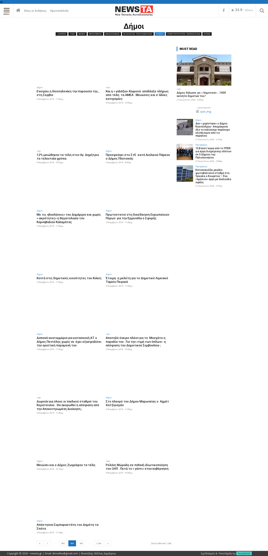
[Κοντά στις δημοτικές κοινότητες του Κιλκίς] (69, 252)
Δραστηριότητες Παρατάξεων (183, 34)
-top (72, 34)
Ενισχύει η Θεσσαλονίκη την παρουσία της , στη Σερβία (68, 93)
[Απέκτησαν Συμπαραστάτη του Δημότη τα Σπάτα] (69, 499)
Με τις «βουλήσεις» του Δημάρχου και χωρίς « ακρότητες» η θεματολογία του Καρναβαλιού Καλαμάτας (69, 218)
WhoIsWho (95, 34)
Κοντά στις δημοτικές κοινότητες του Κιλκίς (69, 278)
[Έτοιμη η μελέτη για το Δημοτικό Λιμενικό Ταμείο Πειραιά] (138, 252)
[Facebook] (223, 10)
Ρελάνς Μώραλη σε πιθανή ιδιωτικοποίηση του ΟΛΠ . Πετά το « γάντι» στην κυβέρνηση (137, 466)
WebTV (82, 34)
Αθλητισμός (113, 34)
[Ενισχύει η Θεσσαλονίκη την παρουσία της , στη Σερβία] (69, 65)
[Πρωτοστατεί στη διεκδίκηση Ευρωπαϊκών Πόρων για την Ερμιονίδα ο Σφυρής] (138, 188)
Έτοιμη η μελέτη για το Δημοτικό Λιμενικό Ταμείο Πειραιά (137, 280)
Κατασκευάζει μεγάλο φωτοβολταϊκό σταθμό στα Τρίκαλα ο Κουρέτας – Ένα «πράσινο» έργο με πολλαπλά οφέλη (213, 176)
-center (61, 34)
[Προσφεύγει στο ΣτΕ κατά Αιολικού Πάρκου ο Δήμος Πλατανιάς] (138, 129)
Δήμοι (160, 34)
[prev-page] (40, 543)
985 (81, 543)
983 (63, 543)
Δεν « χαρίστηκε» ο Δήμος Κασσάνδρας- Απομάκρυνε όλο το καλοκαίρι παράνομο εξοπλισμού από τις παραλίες (212, 129)
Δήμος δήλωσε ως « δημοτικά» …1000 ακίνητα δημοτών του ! (201, 94)
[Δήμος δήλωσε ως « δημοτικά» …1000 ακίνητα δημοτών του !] (204, 70)
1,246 (98, 543)
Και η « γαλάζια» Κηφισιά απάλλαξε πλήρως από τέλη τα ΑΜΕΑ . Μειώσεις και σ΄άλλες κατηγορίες (137, 95)
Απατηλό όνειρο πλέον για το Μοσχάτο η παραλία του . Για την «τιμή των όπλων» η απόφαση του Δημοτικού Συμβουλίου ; (136, 341)
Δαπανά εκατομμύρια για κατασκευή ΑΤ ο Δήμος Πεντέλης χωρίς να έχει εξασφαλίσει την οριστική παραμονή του (69, 341)
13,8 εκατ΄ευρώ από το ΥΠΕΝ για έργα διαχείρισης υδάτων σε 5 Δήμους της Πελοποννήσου (213, 153)
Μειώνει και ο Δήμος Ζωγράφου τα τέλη (66, 465)
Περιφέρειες (201, 145)
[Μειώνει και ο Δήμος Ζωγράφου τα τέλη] (69, 439)
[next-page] (108, 543)
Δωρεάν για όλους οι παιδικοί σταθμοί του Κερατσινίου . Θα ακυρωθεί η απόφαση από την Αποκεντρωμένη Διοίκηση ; (68, 405)
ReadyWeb (244, 553)
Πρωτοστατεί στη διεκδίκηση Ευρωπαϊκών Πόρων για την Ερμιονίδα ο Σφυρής (137, 216)
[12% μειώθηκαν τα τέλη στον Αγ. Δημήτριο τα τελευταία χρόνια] (69, 129)
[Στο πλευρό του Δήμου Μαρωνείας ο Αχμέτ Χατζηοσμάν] (138, 375)
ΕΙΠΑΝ (207, 34)
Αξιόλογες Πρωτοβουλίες (137, 34)
